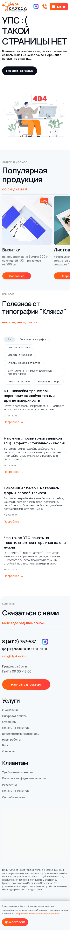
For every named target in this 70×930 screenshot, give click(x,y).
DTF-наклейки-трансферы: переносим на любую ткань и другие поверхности (29, 395)
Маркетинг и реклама (20, 355)
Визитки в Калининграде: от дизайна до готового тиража (30, 372)
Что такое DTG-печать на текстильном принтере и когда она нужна (35, 542)
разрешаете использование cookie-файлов (37, 913)
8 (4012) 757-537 (19, 641)
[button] (26, 684)
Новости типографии (19, 347)
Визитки (11, 250)
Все (9, 339)
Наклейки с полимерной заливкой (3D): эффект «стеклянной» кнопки (34, 440)
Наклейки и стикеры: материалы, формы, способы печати (32, 490)
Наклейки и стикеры (49, 381)
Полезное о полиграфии (33, 339)
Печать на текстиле (19, 381)
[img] (27, 220)
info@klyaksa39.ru (15, 656)
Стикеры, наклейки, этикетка (24, 363)
